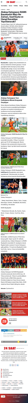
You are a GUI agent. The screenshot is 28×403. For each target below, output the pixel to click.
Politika (16, 5)
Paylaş (4, 58)
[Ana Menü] (1, 2)
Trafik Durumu (6, 370)
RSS (4, 396)
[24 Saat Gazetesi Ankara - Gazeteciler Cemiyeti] (13, 2)
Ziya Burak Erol (13, 320)
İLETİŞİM (9, 387)
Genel (10, 5)
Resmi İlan (21, 383)
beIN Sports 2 (5, 172)
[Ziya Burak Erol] (4, 321)
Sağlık (21, 382)
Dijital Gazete (5, 385)
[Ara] (26, 2)
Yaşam (3, 383)
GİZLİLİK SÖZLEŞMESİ (17, 387)
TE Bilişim (17, 401)
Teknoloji (9, 383)
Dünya (21, 5)
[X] (13, 365)
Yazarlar (15, 383)
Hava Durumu (6, 369)
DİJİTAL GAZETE (15, 389)
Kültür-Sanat (15, 382)
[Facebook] (10, 365)
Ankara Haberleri (14, 385)
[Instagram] (15, 365)
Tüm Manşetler (6, 373)
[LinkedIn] (18, 365)
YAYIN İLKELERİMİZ (6, 389)
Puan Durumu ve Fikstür (8, 372)
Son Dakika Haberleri (7, 375)
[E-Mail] (10, 323)
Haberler (3, 9)
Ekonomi (4, 382)
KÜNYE (3, 387)
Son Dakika (4, 5)
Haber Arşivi (5, 376)
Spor (8, 9)
